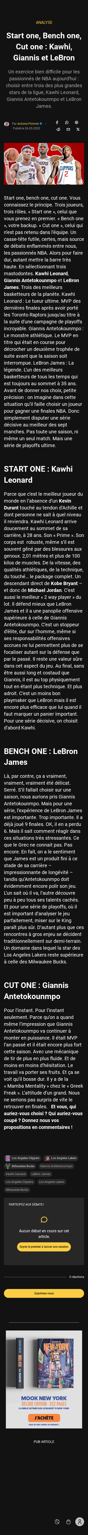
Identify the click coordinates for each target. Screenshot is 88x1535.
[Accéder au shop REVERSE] (68, 1521)
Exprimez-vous (44, 1293)
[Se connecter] (79, 1521)
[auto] (57, 1521)
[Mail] (68, 129)
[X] (78, 129)
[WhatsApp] (66, 122)
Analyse (44, 22)
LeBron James (41, 1174)
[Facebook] (57, 122)
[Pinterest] (76, 122)
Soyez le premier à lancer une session (44, 1246)
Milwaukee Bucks (17, 1190)
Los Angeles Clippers (19, 1182)
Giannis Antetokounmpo (56, 1166)
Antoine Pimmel (28, 123)
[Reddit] (58, 129)
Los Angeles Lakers (51, 1182)
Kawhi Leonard (16, 1174)
